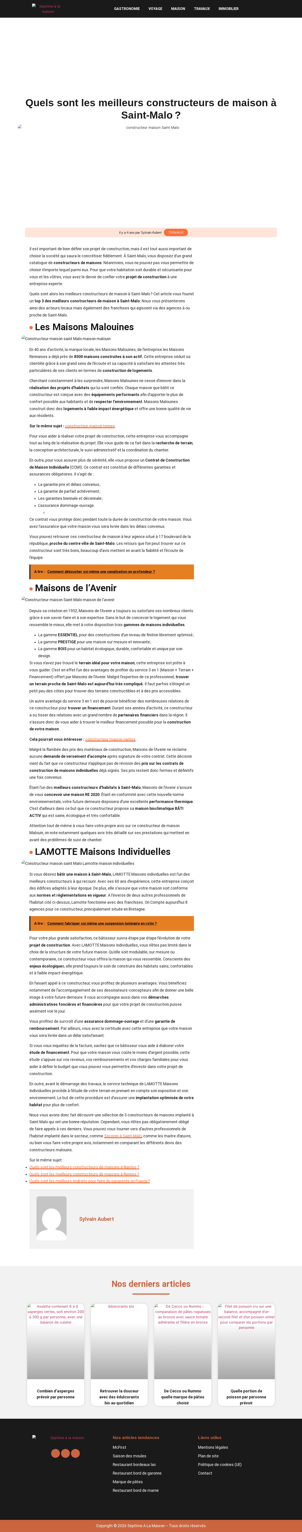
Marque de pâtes (128, 1482)
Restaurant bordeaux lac (134, 1464)
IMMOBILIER (229, 9)
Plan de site (208, 1456)
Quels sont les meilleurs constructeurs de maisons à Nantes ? (84, 1167)
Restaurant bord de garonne (137, 1473)
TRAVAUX (202, 9)
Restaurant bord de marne (136, 1490)
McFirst (119, 1447)
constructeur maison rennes (90, 426)
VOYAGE (155, 9)
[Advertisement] (151, 51)
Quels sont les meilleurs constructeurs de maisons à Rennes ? (84, 1174)
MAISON (178, 9)
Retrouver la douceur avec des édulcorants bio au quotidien (119, 1397)
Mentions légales (213, 1447)
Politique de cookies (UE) (220, 1464)
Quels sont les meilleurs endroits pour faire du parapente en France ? (89, 1181)
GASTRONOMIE (127, 9)
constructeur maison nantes (110, 739)
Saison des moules (129, 1456)
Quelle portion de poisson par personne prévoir (246, 1397)
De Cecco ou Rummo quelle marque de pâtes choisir (182, 1397)
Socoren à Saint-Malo (123, 1136)
